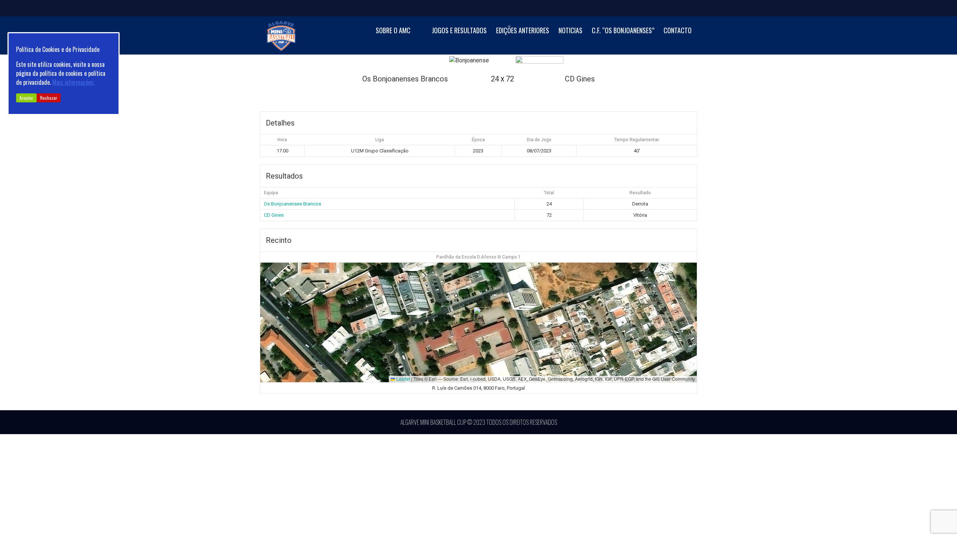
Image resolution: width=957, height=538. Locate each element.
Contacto (678, 30)
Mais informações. (73, 82)
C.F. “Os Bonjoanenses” (623, 30)
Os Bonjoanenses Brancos (292, 204)
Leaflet (402, 378)
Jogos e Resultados (459, 30)
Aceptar (26, 98)
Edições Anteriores (522, 30)
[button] (478, 314)
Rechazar (48, 98)
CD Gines (274, 215)
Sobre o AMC (393, 30)
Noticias (570, 30)
